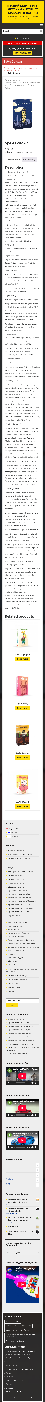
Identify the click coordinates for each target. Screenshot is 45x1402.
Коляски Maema (13, 1321)
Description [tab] (14, 160)
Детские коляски (16, 879)
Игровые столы (15, 926)
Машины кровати (16, 850)
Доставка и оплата (14, 1380)
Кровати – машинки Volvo (20, 897)
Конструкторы (14, 929)
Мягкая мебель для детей (20, 854)
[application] (22, 1076)
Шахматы (12, 961)
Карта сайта (11, 1365)
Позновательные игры (18, 979)
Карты (11, 991)
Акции (11, 868)
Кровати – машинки (17, 891)
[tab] (41, 26)
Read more (22, 659)
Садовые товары (16, 936)
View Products (22, 53)
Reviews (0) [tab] (29, 160)
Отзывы (9, 1388)
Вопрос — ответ (13, 1391)
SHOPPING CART (23, 38)
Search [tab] (41, 30)
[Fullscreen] (36, 1083)
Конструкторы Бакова (18, 933)
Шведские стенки (16, 887)
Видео (9, 1384)
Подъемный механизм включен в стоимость (20, 1335)
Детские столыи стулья (18, 975)
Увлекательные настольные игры (23, 947)
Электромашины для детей (20, 871)
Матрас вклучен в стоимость (21, 1044)
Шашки (11, 964)
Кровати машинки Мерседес (21, 908)
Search (12, 1005)
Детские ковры (15, 875)
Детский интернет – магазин (19, 1369)
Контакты (10, 1376)
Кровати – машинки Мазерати (22, 901)
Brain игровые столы (17, 922)
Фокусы (11, 954)
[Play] (8, 1083)
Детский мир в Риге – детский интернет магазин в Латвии (23, 9)
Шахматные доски (16, 958)
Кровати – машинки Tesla (20, 894)
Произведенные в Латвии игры (22, 940)
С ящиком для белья (17, 1054)
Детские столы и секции (19, 858)
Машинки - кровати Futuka (18, 1330)
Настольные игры (19, 85)
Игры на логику (15, 987)
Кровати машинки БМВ (19, 911)
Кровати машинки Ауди (19, 904)
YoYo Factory (13, 919)
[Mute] (32, 1083)
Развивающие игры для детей (22, 944)
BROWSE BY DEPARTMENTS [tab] (23, 43)
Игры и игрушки (15, 916)
